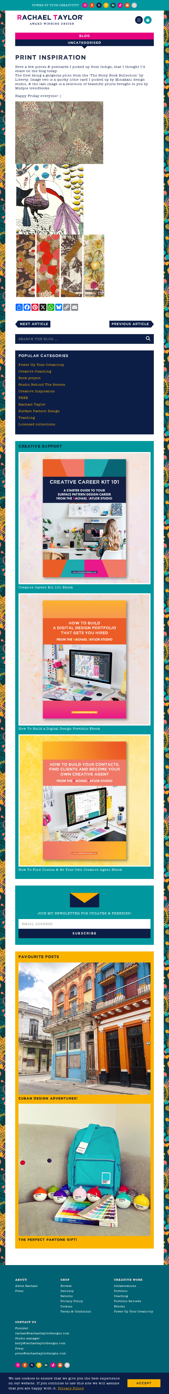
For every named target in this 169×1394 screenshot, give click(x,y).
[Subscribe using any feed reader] (134, 5)
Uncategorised (84, 42)
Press (19, 1291)
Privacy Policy (72, 1301)
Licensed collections (36, 424)
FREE (23, 398)
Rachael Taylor (32, 404)
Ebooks (119, 1306)
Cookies (66, 1306)
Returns (67, 1296)
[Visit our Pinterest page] (106, 5)
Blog (84, 36)
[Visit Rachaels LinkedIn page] (113, 5)
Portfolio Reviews (127, 1301)
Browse (66, 1286)
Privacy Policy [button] (71, 1388)
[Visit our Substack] (127, 5)
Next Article (34, 324)
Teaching (26, 418)
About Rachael (26, 1286)
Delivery (67, 1291)
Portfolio (121, 1291)
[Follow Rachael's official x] (99, 5)
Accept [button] (144, 1383)
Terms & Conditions (76, 1311)
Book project (29, 378)
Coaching (121, 1296)
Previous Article (130, 324)
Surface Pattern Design (39, 411)
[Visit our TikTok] (120, 5)
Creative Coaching (34, 371)
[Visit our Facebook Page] (92, 5)
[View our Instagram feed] (85, 5)
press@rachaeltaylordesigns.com (40, 1353)
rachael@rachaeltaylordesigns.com (42, 1333)
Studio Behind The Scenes (41, 385)
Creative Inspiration (36, 391)
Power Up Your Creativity (41, 365)
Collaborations (125, 1286)
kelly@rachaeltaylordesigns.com (40, 1343)
